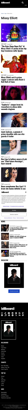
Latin (2, 383)
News (11, 243)
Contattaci (4, 394)
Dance (2, 381)
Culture (3, 355)
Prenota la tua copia (14, 291)
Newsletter (4, 392)
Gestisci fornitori (6, 206)
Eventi (11, 234)
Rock (2, 385)
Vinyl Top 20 (4, 369)
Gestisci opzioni (14, 214)
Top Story (12, 226)
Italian (2, 376)
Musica (3, 349)
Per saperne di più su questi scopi (17, 206)
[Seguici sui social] (2, 313)
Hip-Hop (3, 380)
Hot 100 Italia (4, 365)
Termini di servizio (6, 398)
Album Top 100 (5, 367)
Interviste (3, 351)
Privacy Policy (5, 396)
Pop (2, 157)
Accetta (14, 210)
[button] (26, 192)
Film (2, 102)
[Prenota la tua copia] (14, 275)
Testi (2, 356)
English (3, 358)
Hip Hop (3, 44)
